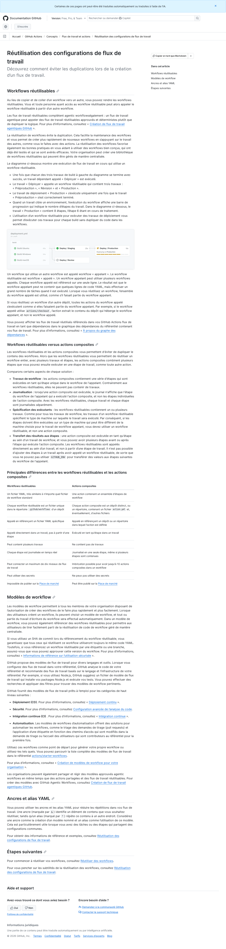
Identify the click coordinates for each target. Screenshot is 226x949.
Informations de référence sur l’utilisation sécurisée (57, 655)
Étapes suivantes (24, 851)
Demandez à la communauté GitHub (103, 906)
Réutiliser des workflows (97, 861)
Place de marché (49, 583)
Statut (67, 935)
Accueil (16, 36)
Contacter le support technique (100, 912)
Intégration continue (112, 716)
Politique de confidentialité (20, 914)
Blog (109, 935)
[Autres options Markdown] (191, 56)
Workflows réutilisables (31, 90)
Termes (37, 935)
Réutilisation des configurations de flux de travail (123, 36)
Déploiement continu (103, 702)
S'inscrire (22, 26)
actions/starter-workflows (49, 755)
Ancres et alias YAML (28, 798)
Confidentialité (52, 935)
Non (30, 907)
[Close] (216, 6)
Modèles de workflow (29, 597)
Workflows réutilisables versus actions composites (50, 344)
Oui (16, 907)
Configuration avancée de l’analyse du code (102, 709)
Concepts (52, 36)
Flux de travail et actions (76, 36)
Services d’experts (93, 935)
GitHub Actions (33, 36)
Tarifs (77, 935)
